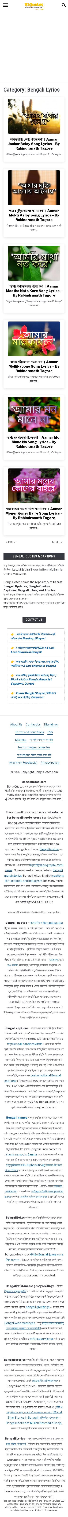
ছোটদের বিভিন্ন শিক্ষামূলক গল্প (45, 1380)
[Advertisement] (34, 47)
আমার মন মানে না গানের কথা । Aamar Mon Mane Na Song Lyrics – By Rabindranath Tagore (34, 442)
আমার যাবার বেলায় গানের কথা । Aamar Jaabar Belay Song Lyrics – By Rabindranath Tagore (34, 143)
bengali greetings (38, 1307)
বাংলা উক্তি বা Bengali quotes (46, 922)
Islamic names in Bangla (21, 1154)
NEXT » (57, 542)
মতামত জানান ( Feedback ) (23, 762)
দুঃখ (9, 965)
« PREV (11, 542)
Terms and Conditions (29, 732)
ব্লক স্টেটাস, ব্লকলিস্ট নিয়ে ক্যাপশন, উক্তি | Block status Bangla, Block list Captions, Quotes (33, 679)
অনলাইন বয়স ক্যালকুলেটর (41, 739)
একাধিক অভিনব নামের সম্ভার (34, 1196)
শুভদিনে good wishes (42, 1338)
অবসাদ (15, 965)
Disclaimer (51, 724)
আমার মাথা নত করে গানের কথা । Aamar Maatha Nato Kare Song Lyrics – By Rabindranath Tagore (34, 290)
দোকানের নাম (10, 1191)
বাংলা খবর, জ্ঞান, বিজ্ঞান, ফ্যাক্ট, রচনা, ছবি (34, 755)
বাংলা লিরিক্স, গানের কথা (16, 1444)
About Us (16, 724)
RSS (50, 732)
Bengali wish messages (19, 1323)
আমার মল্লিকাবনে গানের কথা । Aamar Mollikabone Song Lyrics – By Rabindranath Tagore (34, 366)
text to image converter (34, 747)
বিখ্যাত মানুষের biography (42, 865)
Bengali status (49, 849)
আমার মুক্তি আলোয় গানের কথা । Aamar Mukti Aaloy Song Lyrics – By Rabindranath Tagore (34, 215)
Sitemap (20, 739)
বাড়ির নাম (58, 1186)
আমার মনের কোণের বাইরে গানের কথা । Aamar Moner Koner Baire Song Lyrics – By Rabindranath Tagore (34, 513)
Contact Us (34, 619)
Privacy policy (50, 762)
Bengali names (16, 1117)
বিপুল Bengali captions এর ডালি (24, 1044)
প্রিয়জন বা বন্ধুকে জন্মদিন (15, 1291)
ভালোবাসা (54, 959)
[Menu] (5, 6)
